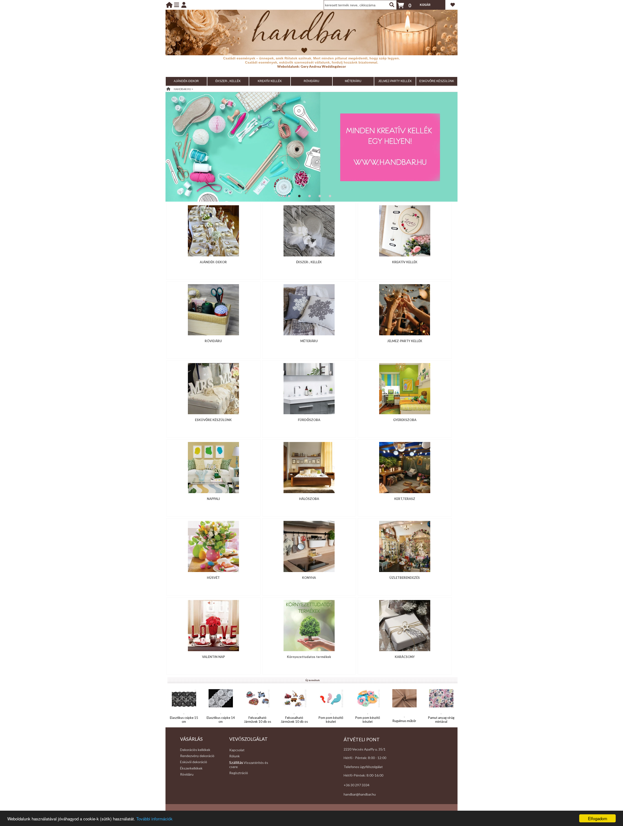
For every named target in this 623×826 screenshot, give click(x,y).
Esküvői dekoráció (193, 762)
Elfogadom (597, 818)
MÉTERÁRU (353, 81)
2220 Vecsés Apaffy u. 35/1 (364, 749)
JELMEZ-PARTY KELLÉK (395, 81)
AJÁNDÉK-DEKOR (186, 81)
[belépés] (183, 4)
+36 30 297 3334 (356, 785)
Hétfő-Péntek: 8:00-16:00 (363, 775)
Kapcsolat (237, 750)
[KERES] (392, 5)
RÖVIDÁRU (311, 81)
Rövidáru (186, 774)
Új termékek (312, 680)
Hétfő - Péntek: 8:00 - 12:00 (365, 758)
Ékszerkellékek (191, 768)
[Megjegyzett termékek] (452, 4)
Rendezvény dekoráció (197, 756)
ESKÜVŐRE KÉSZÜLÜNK (436, 81)
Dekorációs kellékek (195, 750)
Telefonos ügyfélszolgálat (363, 767)
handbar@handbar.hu (360, 794)
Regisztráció (238, 773)
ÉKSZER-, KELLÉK (228, 81)
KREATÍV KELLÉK (270, 81)
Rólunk (234, 756)
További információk (154, 819)
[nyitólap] (169, 4)
